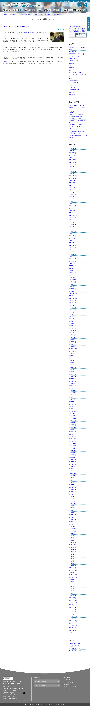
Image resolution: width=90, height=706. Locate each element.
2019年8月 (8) (72, 330)
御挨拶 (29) (71, 63)
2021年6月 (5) (72, 279)
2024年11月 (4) (72, 185)
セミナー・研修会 (43, 10)
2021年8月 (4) (72, 275)
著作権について (69, 684)
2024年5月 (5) (72, 199)
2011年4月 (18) (72, 561)
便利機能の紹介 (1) (73, 85)
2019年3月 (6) (72, 342)
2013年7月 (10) (72, 498)
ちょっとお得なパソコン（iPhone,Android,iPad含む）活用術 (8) (78, 74)
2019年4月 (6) (72, 339)
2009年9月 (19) (73, 605)
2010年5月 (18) (72, 586)
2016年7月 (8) (72, 415)
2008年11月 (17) (73, 628)
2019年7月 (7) (72, 332)
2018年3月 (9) (72, 369)
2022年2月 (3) (72, 261)
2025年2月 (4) (72, 178)
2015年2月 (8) (72, 455)
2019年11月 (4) (72, 323)
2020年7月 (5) (72, 305)
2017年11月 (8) (72, 379)
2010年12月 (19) (73, 570)
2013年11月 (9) (72, 489)
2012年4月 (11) (72, 533)
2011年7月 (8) (72, 554)
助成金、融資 (28, 10)
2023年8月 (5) (72, 219)
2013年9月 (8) (72, 494)
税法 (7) (71, 70)
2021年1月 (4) (72, 291)
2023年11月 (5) (72, 213)
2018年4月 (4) (72, 367)
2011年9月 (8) (72, 549)
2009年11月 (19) (73, 600)
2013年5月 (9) (72, 503)
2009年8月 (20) (73, 607)
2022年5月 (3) (72, 254)
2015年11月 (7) (72, 434)
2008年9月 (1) (72, 632)
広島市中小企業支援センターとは (74, 10)
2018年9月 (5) (72, 355)
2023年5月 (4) (72, 226)
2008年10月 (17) (73, 630)
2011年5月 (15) (72, 558)
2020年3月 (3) (72, 314)
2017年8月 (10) (72, 385)
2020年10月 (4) (73, 298)
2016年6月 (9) (72, 418)
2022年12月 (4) (73, 238)
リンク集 (68, 677)
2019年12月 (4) (72, 321)
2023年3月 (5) (72, 231)
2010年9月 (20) (73, 577)
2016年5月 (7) (72, 420)
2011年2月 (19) (72, 565)
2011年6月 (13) (72, 556)
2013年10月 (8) (72, 491)
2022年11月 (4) (72, 240)
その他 (41, 14)
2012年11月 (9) (72, 517)
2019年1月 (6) (72, 346)
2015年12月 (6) (72, 432)
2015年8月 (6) (72, 441)
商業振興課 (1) (72, 51)
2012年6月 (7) (72, 528)
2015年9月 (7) (72, 438)
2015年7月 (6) (72, 443)
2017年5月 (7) (72, 392)
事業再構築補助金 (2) (74, 80)
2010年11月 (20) (73, 572)
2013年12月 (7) (72, 487)
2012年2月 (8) (72, 538)
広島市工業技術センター (75, 648)
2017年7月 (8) (72, 388)
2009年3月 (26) (73, 618)
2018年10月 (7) (72, 353)
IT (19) (70, 65)
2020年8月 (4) (72, 302)
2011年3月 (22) (72, 563)
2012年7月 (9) (72, 526)
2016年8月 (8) (72, 413)
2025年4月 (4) (72, 173)
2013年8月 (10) (72, 496)
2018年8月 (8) (72, 358)
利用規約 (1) (72, 92)
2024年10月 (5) (73, 187)
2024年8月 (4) (72, 192)
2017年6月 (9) (72, 390)
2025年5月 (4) (72, 171)
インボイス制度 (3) (73, 83)
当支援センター (8, 61)
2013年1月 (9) (72, 512)
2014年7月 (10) (72, 471)
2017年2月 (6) (72, 399)
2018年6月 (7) (72, 362)
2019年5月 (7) (72, 337)
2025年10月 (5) (72, 160)
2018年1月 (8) (72, 374)
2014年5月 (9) (72, 475)
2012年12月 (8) (72, 515)
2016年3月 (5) (72, 425)
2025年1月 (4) (72, 180)
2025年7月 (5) (72, 166)
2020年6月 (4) (72, 307)
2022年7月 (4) (72, 249)
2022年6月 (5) (72, 252)
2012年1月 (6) (72, 540)
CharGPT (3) (72, 78)
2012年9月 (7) (72, 521)
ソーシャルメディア (71, 687)
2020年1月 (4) (72, 319)
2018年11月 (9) (72, 351)
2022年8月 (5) (72, 247)
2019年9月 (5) (72, 328)
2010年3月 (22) (73, 591)
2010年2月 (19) (72, 593)
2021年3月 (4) (72, 286)
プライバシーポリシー (71, 682)
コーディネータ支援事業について (77, 118)
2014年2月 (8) (72, 482)
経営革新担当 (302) (74, 58)
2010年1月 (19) (72, 595)
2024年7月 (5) (72, 194)
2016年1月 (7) (72, 429)
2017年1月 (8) (72, 402)
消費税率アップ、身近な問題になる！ (54, 14)
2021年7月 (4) (72, 277)
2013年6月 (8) (72, 501)
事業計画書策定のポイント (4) (76, 54)
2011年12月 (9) (72, 542)
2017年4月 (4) (72, 395)
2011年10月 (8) (72, 547)
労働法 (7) (71, 67)
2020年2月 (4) (72, 316)
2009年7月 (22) (73, 609)
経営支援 (5, 10)
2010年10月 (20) (73, 575)
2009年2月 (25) (73, 621)
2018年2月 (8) (72, 372)
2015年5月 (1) (72, 448)
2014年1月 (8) (72, 485)
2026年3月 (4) (72, 148)
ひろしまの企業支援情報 (75, 650)
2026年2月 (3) (72, 150)
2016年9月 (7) (72, 411)
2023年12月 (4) (73, 210)
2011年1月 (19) (72, 568)
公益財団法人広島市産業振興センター (25, 5)
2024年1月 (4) (72, 208)
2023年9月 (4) (72, 217)
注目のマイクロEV (73, 129)
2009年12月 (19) (73, 598)
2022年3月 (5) (72, 259)
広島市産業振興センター (66, 1)
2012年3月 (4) (72, 535)
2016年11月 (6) (72, 406)
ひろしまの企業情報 (74, 646)
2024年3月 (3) (72, 203)
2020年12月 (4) (73, 293)
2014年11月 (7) (72, 462)
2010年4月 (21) (72, 588)
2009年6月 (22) (73, 611)
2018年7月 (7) (72, 360)
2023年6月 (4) (72, 224)
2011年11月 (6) (72, 544)
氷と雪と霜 (71, 112)
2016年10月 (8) (72, 408)
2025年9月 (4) (72, 162)
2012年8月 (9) (72, 524)
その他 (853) (72, 87)
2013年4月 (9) (72, 505)
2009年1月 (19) (72, 623)
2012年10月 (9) (72, 519)
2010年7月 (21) (72, 581)
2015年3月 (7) (72, 452)
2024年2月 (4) (72, 206)
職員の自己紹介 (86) (74, 94)
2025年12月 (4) (72, 155)
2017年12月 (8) (72, 376)
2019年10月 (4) (72, 325)
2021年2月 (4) (72, 289)
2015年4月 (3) (72, 450)
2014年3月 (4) (72, 480)
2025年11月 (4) (72, 157)
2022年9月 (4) (72, 245)
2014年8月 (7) (72, 468)
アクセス (56, 10)
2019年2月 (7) (72, 344)
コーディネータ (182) (74, 56)
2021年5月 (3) (72, 282)
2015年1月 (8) (72, 457)
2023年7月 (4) (72, 222)
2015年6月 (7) (72, 445)
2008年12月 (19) (73, 625)
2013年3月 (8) (72, 508)
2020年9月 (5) (72, 300)
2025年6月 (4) (72, 169)
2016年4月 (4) (72, 422)
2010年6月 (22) (73, 584)
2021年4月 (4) (72, 284)
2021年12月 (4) (72, 266)
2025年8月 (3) (72, 164)
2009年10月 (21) (73, 602)
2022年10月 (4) (73, 243)
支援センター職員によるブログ (29, 14)
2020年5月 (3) (72, 309)
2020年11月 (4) (72, 296)
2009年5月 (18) (73, 614)
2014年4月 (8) (72, 478)
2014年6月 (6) (72, 473)
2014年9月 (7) (72, 466)
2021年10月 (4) (72, 270)
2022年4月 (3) (72, 256)
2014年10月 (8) (72, 464)
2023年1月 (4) (72, 236)
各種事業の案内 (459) (74, 89)
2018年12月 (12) (73, 349)
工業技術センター (81, 1)
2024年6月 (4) (72, 196)
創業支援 (16, 10)
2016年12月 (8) (72, 404)
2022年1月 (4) (72, 263)
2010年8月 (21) (72, 579)
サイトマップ (69, 689)
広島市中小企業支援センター (11, 14)
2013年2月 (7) (72, 510)
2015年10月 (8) (72, 436)
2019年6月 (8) (72, 335)
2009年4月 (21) (73, 616)
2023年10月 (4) (73, 215)
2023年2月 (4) (72, 233)
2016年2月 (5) (72, 427)
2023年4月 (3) (72, 229)
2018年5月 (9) (72, 365)
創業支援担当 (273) (73, 61)
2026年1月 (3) (72, 153)
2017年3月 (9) (72, 397)
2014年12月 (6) (72, 459)
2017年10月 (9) (72, 381)
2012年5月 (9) (72, 531)
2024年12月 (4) (73, 183)
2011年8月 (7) (72, 551)
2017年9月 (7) (72, 383)
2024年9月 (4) (72, 189)
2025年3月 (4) (72, 176)
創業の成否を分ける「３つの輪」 (77, 105)
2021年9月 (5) (72, 272)
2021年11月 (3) (72, 268)
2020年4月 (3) (72, 312)
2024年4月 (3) (72, 201)
